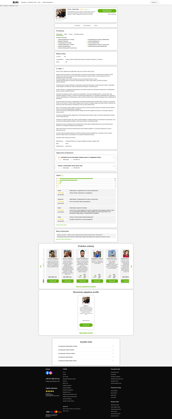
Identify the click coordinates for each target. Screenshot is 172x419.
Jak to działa (65, 376)
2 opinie (94, 277)
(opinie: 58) (86, 9)
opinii (50, 395)
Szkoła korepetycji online (116, 383)
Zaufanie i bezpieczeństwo (68, 400)
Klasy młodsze (114, 392)
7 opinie (79, 277)
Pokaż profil (53, 281)
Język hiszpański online (116, 409)
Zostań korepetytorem (47, 2)
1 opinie (109, 277)
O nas (64, 372)
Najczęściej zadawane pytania (69, 378)
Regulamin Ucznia (67, 392)
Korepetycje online (32, 2)
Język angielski (114, 390)
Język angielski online (115, 407)
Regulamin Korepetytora (68, 389)
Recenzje (65, 381)
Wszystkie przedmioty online (117, 378)
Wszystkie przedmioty (115, 376)
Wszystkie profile (86, 333)
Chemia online (114, 411)
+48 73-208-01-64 (52, 379)
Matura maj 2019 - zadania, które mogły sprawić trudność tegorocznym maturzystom (79, 235)
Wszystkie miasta (114, 381)
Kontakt (64, 374)
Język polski (113, 397)
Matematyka (113, 395)
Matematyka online (115, 404)
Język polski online (115, 415)
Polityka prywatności (67, 385)
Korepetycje (113, 374)
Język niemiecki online (115, 413)
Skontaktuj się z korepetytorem (107, 10)
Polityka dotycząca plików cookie (70, 394)
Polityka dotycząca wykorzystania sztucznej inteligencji (70, 397)
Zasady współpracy (67, 387)
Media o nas (65, 383)
